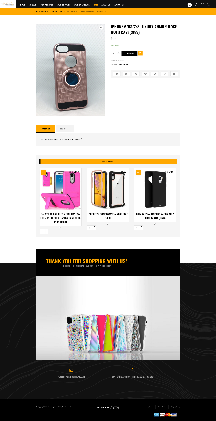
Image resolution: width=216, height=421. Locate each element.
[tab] (45, 129)
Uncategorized (122, 64)
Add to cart (131, 53)
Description (45, 128)
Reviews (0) (64, 128)
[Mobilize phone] (8, 4)
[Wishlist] (202, 5)
